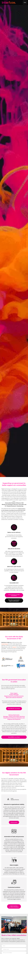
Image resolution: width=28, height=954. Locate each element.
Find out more (14, 822)
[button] (25, 2)
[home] (8, 2)
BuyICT (14, 647)
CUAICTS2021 (4, 644)
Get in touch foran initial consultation (14, 906)
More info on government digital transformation (14, 600)
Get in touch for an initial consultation (14, 595)
